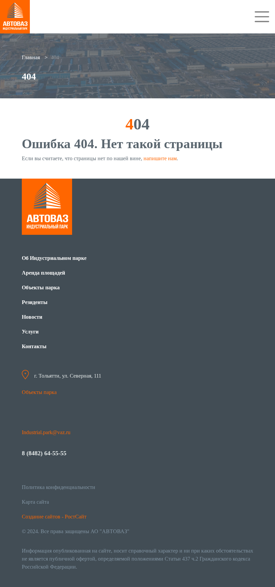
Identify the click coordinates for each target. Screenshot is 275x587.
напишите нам (160, 158)
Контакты (34, 346)
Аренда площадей (43, 273)
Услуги (30, 331)
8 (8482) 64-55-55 (44, 453)
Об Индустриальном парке (54, 258)
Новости (32, 317)
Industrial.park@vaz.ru (46, 432)
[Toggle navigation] (262, 16)
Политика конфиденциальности (58, 487)
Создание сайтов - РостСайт (54, 516)
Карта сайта (35, 502)
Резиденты (35, 302)
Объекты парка (41, 287)
